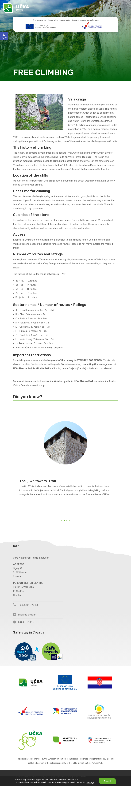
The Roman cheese (35, 485)
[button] (4, 36)
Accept (107, 781)
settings (90, 782)
